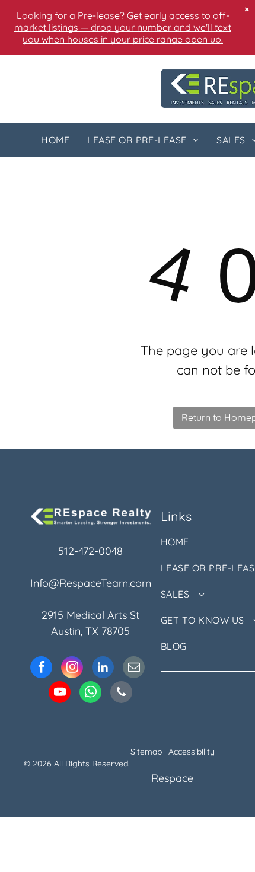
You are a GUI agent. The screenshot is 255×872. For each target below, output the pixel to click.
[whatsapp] (90, 693)
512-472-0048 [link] (90, 551)
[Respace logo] (91, 513)
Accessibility (191, 751)
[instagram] (72, 668)
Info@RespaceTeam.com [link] (90, 583)
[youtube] (60, 693)
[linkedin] (103, 668)
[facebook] (41, 668)
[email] (134, 668)
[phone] (121, 693)
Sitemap (146, 751)
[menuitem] (55, 140)
